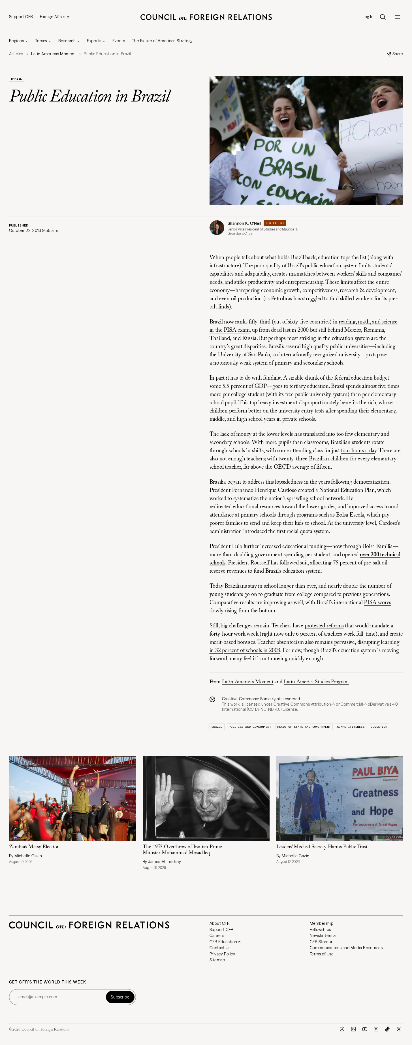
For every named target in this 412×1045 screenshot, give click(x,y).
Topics (41, 40)
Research (67, 40)
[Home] (206, 17)
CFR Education (223, 941)
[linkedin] (353, 1029)
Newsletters (321, 935)
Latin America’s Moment (248, 682)
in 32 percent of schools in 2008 (245, 650)
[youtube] (364, 1029)
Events (118, 40)
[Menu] (397, 17)
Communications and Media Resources (346, 947)
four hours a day (358, 451)
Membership (322, 923)
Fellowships (320, 929)
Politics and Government (250, 727)
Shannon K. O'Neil (245, 223)
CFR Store (319, 941)
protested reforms (324, 626)
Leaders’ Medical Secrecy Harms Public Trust (322, 847)
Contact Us (220, 947)
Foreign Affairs (53, 16)
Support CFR (21, 16)
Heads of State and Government (304, 727)
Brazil (16, 79)
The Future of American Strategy (162, 40)
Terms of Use (322, 954)
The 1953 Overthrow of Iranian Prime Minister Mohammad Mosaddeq (182, 850)
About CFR (220, 923)
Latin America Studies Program (316, 682)
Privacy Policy (222, 954)
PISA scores (377, 603)
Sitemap (217, 959)
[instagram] (376, 1029)
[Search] (382, 17)
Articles (16, 54)
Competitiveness (351, 727)
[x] (398, 1029)
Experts (94, 40)
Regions (16, 40)
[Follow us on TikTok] (387, 1029)
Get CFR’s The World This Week (47, 982)
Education (379, 727)
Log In (368, 16)
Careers (217, 935)
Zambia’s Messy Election (34, 847)
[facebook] (342, 1029)
